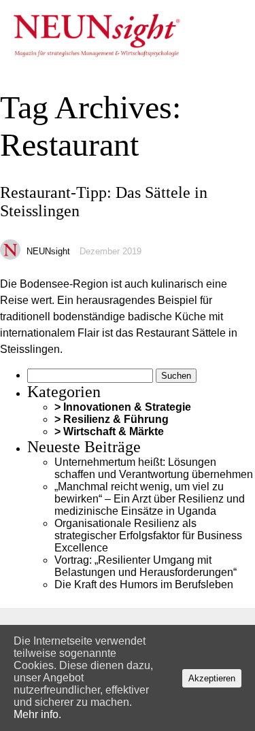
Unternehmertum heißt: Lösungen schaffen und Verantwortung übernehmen (153, 468)
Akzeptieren (211, 678)
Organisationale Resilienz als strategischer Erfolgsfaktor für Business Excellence (148, 535)
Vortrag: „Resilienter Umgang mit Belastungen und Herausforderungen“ (145, 566)
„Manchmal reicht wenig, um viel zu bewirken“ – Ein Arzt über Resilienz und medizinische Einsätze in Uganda (149, 499)
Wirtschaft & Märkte (113, 431)
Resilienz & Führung (116, 419)
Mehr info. (37, 714)
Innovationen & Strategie (127, 407)
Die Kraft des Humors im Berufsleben (143, 584)
